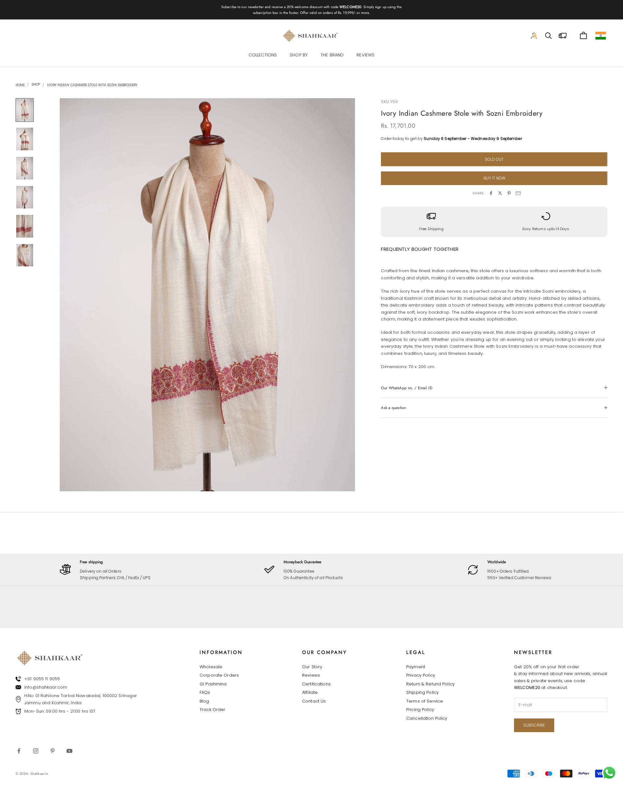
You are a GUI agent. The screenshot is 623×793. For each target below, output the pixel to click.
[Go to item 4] (25, 197)
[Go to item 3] (25, 168)
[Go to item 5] (25, 226)
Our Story (312, 667)
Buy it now (494, 178)
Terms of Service (424, 701)
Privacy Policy (420, 675)
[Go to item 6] (25, 255)
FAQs (205, 692)
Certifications (316, 684)
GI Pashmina (213, 684)
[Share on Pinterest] (509, 193)
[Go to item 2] (25, 139)
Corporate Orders (219, 675)
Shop (35, 84)
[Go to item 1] (25, 110)
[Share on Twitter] (500, 193)
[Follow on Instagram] (35, 751)
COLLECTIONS (263, 55)
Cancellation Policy (426, 718)
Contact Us (314, 701)
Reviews (311, 675)
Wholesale (211, 667)
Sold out (494, 159)
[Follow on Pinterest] (52, 751)
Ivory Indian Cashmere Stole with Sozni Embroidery (92, 85)
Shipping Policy (422, 692)
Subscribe (534, 725)
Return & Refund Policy (430, 684)
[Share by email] (518, 193)
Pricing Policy (420, 709)
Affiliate (310, 692)
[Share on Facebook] (491, 193)
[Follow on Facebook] (19, 751)
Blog (204, 701)
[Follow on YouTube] (69, 751)
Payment (415, 667)
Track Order (212, 709)
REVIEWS (365, 55)
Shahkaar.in (39, 773)
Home (20, 85)
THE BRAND (332, 55)
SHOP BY (299, 55)
